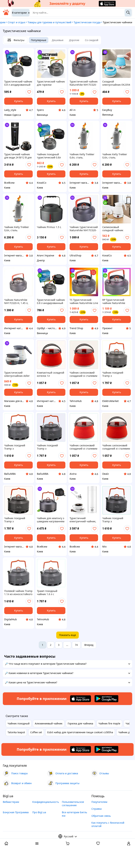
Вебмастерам (11, 802)
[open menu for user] (128, 844)
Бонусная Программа (16, 812)
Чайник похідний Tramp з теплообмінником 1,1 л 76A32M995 (116, 520)
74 (76, 645)
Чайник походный (19, 723)
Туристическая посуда (87, 22)
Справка (96, 808)
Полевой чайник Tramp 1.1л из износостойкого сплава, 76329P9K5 (18, 592)
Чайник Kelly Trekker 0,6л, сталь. (82, 156)
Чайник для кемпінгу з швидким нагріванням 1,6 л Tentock (50, 520)
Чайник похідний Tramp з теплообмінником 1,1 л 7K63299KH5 (18, 447)
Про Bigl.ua (39, 812)
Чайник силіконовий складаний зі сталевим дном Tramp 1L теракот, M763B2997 (84, 374)
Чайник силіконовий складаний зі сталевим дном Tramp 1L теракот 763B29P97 (84, 447)
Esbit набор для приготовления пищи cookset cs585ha (80, 732)
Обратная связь (101, 815)
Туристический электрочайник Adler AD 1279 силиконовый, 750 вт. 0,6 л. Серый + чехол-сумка (18, 374)
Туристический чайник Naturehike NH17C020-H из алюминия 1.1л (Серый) (84, 83)
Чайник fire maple (109, 723)
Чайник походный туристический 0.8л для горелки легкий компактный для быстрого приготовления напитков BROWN (49, 156)
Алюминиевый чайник (48, 723)
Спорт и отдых (16, 22)
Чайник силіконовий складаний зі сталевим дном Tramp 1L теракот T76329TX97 (116, 447)
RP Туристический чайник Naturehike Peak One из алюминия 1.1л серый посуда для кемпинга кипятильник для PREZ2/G (116, 301)
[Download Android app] (106, 698)
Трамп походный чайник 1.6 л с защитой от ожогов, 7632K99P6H (49, 592)
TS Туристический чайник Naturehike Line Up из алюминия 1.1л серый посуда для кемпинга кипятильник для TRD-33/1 (84, 301)
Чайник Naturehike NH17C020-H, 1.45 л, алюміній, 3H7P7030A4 (17, 301)
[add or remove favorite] (29, 92)
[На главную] (6, 14)
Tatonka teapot (16, 732)
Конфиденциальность (45, 802)
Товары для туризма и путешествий (49, 22)
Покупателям (99, 802)
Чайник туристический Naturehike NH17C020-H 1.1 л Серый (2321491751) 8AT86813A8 (84, 229)
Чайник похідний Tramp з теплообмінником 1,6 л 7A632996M (18, 520)
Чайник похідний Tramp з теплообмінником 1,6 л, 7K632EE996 (51, 447)
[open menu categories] (36, 844)
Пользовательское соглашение (73, 803)
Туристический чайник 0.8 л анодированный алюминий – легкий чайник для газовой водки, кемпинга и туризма (18, 83)
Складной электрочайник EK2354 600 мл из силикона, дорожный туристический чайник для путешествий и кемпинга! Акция (116, 83)
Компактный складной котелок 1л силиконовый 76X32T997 (50, 374)
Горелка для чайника (80, 723)
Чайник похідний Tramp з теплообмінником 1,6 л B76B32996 (116, 374)
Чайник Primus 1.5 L (49, 227)
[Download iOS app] (80, 698)
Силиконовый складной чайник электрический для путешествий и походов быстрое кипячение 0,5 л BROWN (114, 229)
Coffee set (36, 732)
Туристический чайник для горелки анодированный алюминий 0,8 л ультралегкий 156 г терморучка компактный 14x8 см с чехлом (51, 83)
